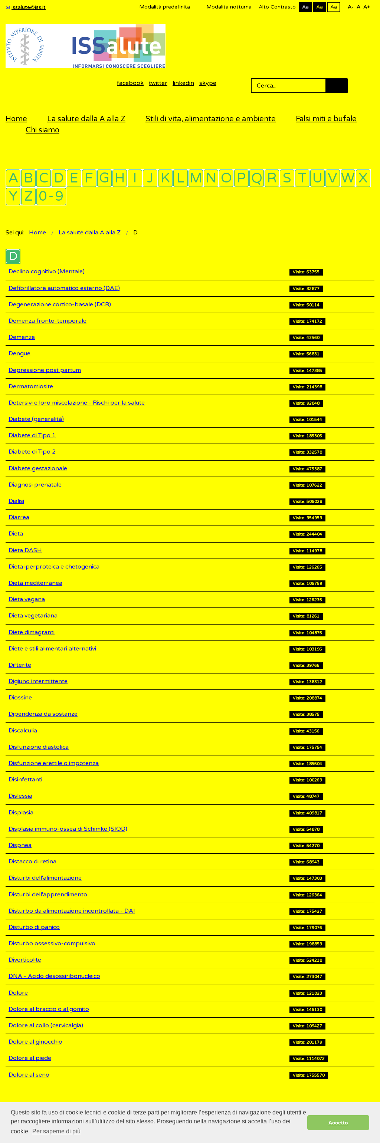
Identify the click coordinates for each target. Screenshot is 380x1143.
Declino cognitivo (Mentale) (47, 271)
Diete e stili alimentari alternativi (52, 648)
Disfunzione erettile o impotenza (54, 763)
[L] (180, 178)
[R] (271, 178)
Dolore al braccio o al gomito (49, 1009)
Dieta (16, 533)
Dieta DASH (25, 550)
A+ (366, 7)
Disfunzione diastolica (39, 747)
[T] (302, 178)
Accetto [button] (338, 1123)
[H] (119, 178)
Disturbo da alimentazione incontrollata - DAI (72, 911)
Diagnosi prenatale (35, 484)
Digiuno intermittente (38, 681)
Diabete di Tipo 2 (32, 451)
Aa (305, 7)
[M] (195, 178)
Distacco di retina (32, 861)
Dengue (19, 353)
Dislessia (20, 796)
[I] (134, 178)
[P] (241, 178)
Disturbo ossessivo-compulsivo (52, 943)
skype (207, 83)
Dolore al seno (29, 1074)
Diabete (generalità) (36, 419)
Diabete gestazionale (38, 468)
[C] (43, 178)
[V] (332, 178)
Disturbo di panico (34, 927)
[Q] (256, 178)
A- (351, 7)
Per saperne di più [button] (56, 1131)
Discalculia (23, 730)
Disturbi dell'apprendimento (48, 894)
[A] (13, 178)
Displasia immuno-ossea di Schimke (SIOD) (68, 829)
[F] (89, 178)
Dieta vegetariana (33, 615)
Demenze (22, 337)
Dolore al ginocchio (35, 1041)
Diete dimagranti (32, 632)
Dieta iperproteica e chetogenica (54, 566)
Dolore (18, 993)
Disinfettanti (25, 779)
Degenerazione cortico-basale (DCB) (60, 304)
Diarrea (19, 517)
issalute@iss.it (29, 7)
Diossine (20, 697)
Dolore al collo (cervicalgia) (46, 1025)
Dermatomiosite (31, 386)
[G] (104, 178)
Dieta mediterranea (35, 583)
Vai (336, 85)
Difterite (20, 665)
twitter (158, 83)
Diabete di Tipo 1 (32, 435)
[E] (74, 178)
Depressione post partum (45, 370)
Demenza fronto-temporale (47, 321)
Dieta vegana (27, 599)
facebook (130, 83)
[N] (211, 178)
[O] (226, 178)
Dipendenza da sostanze (43, 714)
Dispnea (20, 845)
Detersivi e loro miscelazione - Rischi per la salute (77, 402)
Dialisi (16, 501)
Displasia (21, 812)
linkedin (183, 83)
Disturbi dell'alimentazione (45, 878)
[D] (58, 178)
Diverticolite (25, 960)
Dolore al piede (30, 1058)
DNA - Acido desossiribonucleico (54, 976)
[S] (287, 178)
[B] (28, 178)
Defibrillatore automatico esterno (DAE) (64, 288)
